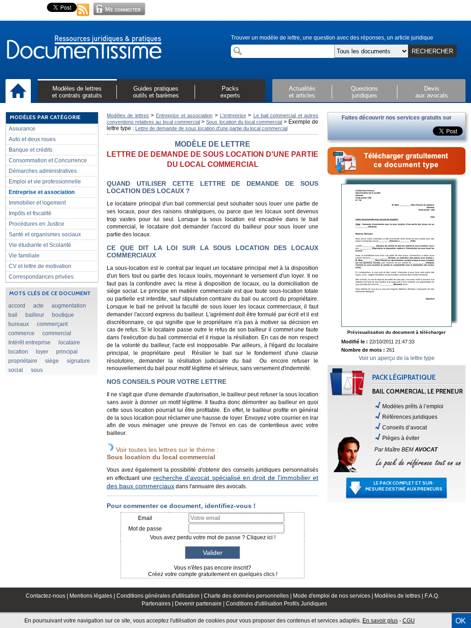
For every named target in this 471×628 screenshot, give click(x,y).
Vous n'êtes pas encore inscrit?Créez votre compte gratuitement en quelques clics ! (212, 571)
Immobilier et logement (37, 203)
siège (52, 361)
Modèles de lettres (128, 115)
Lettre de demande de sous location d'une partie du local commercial (211, 128)
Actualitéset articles (302, 92)
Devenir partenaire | (200, 603)
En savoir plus (380, 620)
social (15, 370)
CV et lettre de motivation (40, 266)
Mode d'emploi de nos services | (333, 596)
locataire (69, 342)
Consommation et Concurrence (48, 160)
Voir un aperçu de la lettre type (397, 358)
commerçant (52, 324)
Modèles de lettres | (399, 596)
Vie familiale (24, 255)
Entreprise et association (42, 192)
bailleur (34, 315)
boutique (63, 315)
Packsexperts (230, 92)
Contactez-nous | (47, 596)
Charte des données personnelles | (248, 596)
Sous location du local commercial (244, 122)
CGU (408, 620)
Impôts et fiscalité (30, 213)
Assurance (22, 129)
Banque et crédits (30, 150)
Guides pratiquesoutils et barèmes (156, 92)
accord (16, 306)
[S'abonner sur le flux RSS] (83, 16)
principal (67, 351)
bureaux (18, 324)
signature (78, 361)
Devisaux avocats (431, 92)
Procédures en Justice (36, 224)
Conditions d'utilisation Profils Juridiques (276, 603)
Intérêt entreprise (29, 342)
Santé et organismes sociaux (45, 234)
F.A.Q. (432, 596)
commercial (56, 333)
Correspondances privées (41, 277)
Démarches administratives (43, 171)
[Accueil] (18, 91)
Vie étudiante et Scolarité (40, 245)
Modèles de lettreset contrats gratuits (77, 92)
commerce (21, 333)
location (18, 351)
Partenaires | (158, 603)
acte (38, 306)
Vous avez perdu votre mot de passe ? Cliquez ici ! (213, 537)
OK (460, 621)
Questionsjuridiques (364, 92)
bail (12, 315)
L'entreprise (233, 115)
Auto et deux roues (32, 139)
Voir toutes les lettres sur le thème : (162, 453)
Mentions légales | (92, 596)
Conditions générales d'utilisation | (160, 596)
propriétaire (22, 361)
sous (37, 370)
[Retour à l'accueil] (84, 47)
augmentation (69, 306)
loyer (42, 351)
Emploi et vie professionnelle (45, 181)
